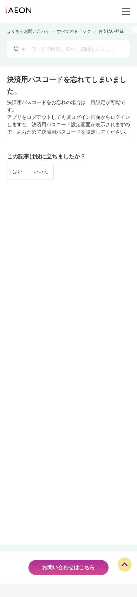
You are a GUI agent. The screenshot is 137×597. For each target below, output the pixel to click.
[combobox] (68, 49)
